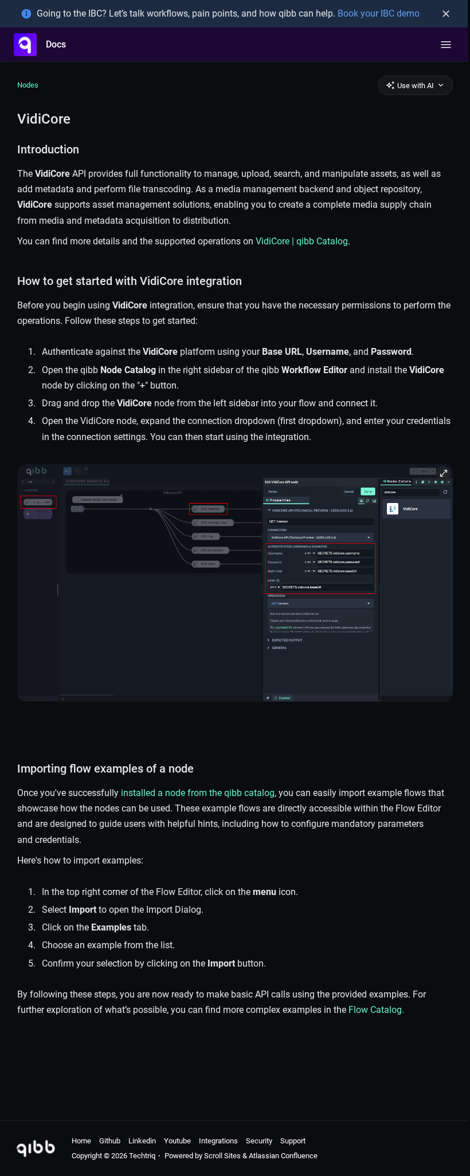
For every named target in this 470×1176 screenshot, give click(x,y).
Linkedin (142, 1141)
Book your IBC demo (379, 13)
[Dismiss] (446, 14)
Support (293, 1141)
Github (109, 1141)
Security (259, 1141)
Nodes (27, 85)
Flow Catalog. (376, 1009)
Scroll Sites (222, 1155)
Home (81, 1141)
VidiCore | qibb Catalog (302, 241)
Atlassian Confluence (283, 1155)
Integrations (218, 1141)
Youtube (177, 1141)
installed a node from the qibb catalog (198, 792)
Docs (56, 44)
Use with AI (415, 85)
